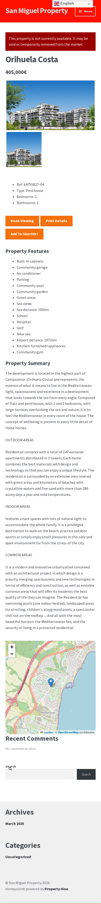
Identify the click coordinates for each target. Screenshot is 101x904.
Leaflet (48, 732)
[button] (51, 683)
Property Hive (56, 888)
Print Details (56, 220)
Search (10, 766)
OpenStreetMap (68, 732)
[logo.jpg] (50, 105)
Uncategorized (18, 856)
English (66, 3)
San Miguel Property (36, 10)
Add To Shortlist (24, 233)
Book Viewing (22, 220)
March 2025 (14, 823)
